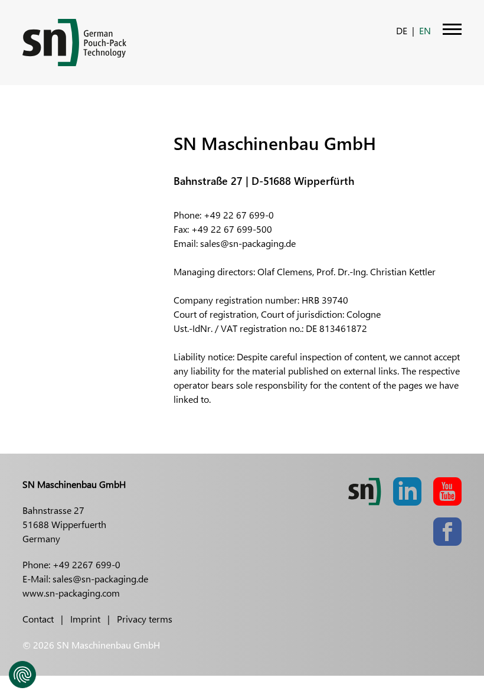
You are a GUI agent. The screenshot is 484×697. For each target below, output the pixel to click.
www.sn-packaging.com (71, 593)
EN (425, 30)
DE (401, 30)
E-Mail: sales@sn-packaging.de (85, 578)
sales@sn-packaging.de (248, 243)
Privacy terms (144, 619)
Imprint (85, 619)
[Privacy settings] (22, 674)
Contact (38, 619)
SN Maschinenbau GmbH (74, 484)
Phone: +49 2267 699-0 (71, 564)
